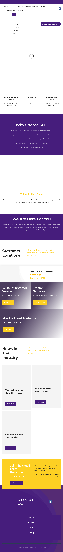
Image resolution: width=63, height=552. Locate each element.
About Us (15, 18)
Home (14, 14)
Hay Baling (15, 24)
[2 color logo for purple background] (8, 497)
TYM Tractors (16, 27)
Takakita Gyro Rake (31, 194)
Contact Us (15, 21)
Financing (15, 30)
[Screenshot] (31, 167)
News (14, 33)
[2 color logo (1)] (7, 15)
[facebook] (60, 8)
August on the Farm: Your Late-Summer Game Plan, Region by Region (23, 2)
